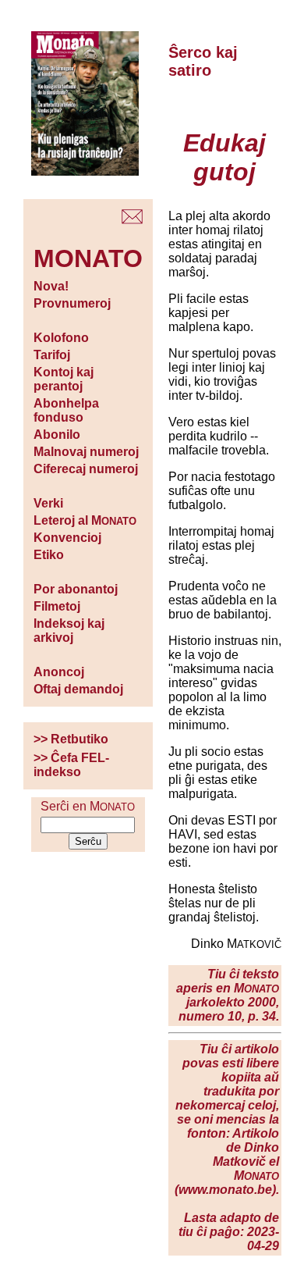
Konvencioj (67, 537)
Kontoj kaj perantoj (64, 379)
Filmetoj (57, 606)
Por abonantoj (76, 589)
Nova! (51, 286)
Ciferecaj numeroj (86, 469)
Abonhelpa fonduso (66, 410)
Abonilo (57, 434)
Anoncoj (59, 672)
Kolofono (61, 337)
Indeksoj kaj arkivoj (69, 630)
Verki (48, 503)
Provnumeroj (72, 303)
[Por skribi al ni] (132, 219)
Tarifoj (52, 355)
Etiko (49, 554)
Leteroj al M (85, 520)
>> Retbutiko (71, 739)
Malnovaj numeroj (86, 451)
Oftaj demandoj (78, 689)
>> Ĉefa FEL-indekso (71, 764)
